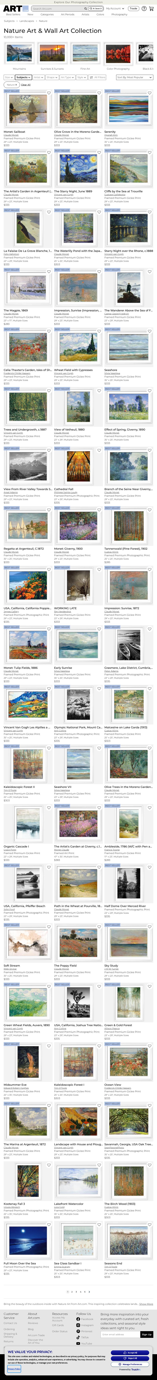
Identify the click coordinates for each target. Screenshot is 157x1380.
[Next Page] (89, 1292)
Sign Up (146, 1334)
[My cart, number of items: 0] (151, 8)
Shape (51, 77)
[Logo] (16, 8)
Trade (133, 8)
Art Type (66, 77)
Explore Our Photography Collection (78, 2)
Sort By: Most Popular (130, 77)
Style (80, 77)
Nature (43, 21)
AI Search (97, 8)
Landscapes (26, 21)
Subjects (9, 21)
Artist (37, 77)
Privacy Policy (14, 1368)
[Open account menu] (123, 8)
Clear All (26, 85)
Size (7, 77)
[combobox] (57, 9)
